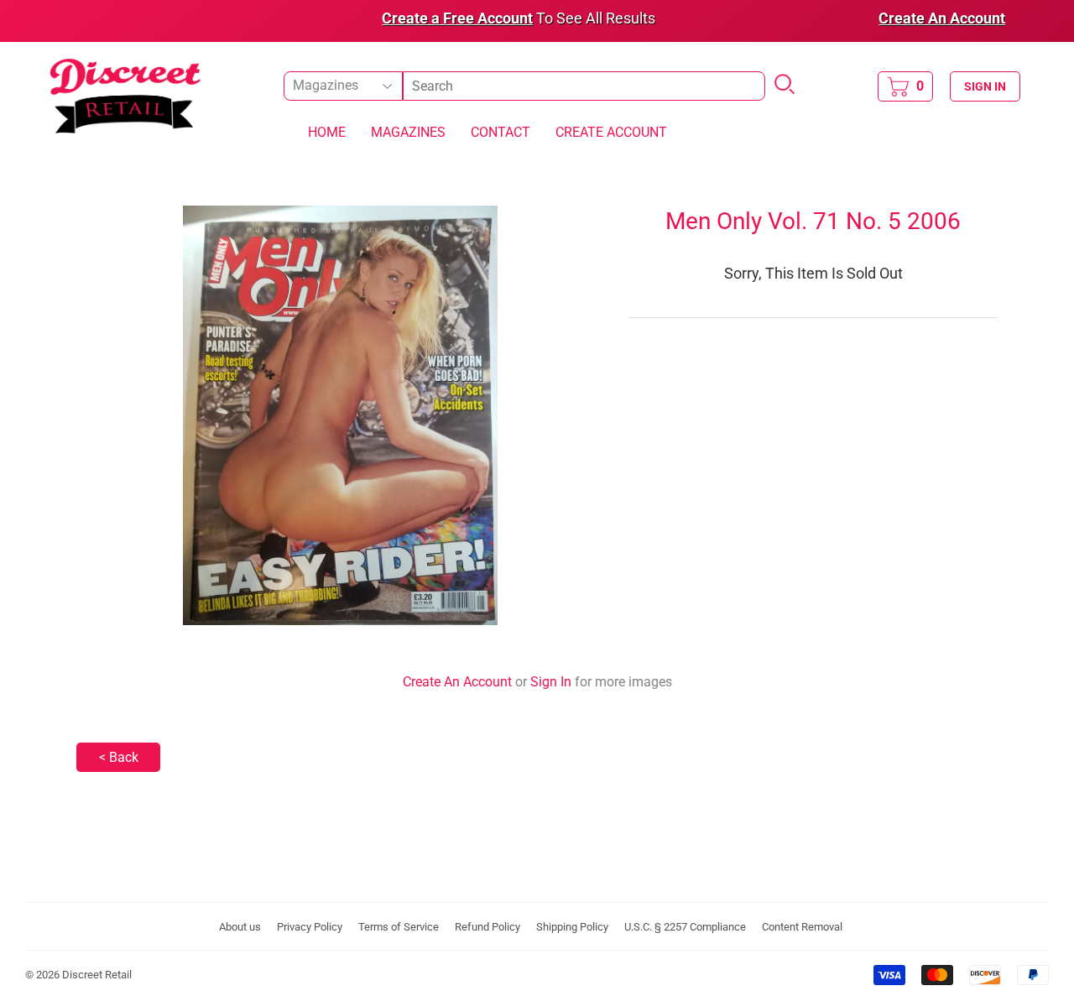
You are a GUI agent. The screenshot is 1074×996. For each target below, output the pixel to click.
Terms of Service (398, 926)
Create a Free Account (457, 18)
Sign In (550, 682)
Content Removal (802, 926)
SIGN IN (985, 86)
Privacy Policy (309, 926)
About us (240, 926)
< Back (118, 757)
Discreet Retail (97, 974)
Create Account (611, 132)
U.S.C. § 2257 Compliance (685, 926)
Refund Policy (487, 926)
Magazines (408, 132)
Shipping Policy (572, 926)
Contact (500, 132)
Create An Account (457, 682)
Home (327, 132)
